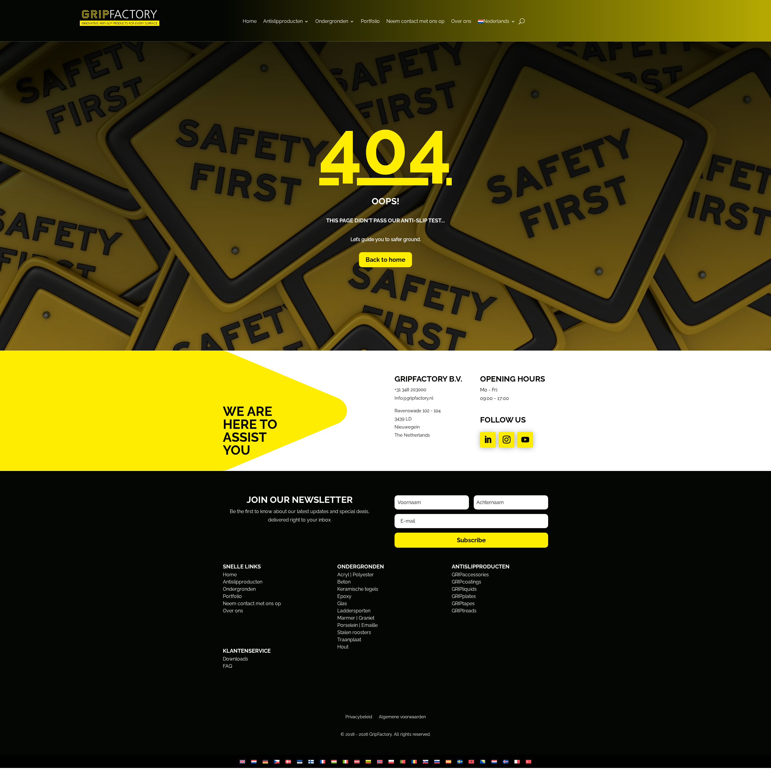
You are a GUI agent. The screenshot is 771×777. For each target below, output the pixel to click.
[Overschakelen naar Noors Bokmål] (380, 761)
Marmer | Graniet (355, 618)
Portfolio (370, 21)
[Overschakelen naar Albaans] (471, 761)
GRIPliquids (464, 589)
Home (250, 21)
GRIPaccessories (470, 574)
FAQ (227, 666)
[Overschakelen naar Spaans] (448, 761)
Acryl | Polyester (355, 574)
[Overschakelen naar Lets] (357, 761)
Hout (342, 647)
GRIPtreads (464, 611)
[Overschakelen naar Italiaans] (345, 761)
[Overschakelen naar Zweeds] (460, 761)
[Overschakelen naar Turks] (528, 761)
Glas (342, 603)
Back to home (385, 259)
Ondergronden (331, 21)
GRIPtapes (463, 603)
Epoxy (344, 596)
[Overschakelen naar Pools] (391, 761)
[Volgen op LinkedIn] (488, 439)
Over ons (461, 21)
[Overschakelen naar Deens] (288, 761)
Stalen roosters (354, 632)
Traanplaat (349, 639)
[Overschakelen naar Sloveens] (437, 761)
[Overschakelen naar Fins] (311, 761)
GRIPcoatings (466, 582)
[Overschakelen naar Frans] (322, 761)
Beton (344, 582)
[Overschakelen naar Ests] (299, 761)
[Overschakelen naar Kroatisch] (494, 761)
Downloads (235, 659)
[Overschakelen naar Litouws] (368, 761)
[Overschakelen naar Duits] (265, 761)
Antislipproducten (283, 21)
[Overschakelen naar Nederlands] (254, 761)
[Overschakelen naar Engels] (242, 761)
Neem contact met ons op (415, 21)
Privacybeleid (358, 716)
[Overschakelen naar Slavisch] (425, 761)
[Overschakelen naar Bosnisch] (483, 761)
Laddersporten (353, 611)
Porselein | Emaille (357, 625)
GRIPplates (464, 596)
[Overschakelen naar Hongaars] (334, 761)
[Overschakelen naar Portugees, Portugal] (402, 761)
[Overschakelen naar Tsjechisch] (276, 761)
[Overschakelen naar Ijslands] (505, 761)
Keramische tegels (357, 589)
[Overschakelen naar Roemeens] (414, 761)
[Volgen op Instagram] (506, 439)
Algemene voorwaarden (402, 716)
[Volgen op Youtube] (525, 439)
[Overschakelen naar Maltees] (517, 761)
